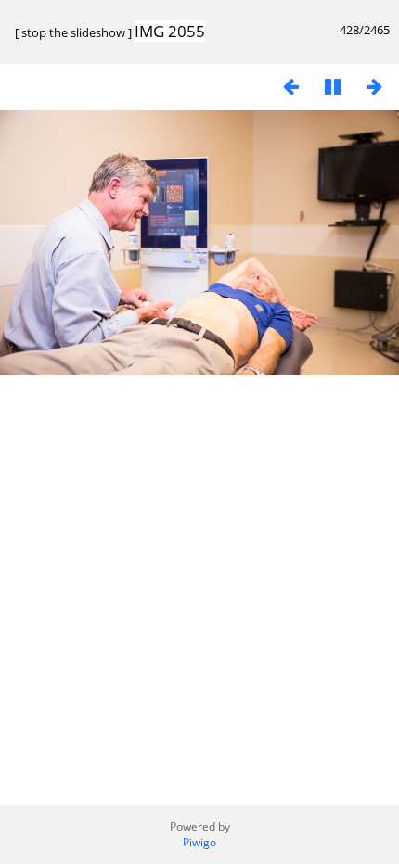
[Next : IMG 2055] (373, 85)
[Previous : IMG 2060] (290, 85)
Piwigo (199, 842)
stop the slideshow (73, 32)
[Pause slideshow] (332, 85)
